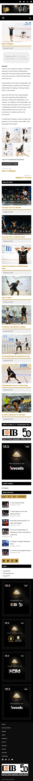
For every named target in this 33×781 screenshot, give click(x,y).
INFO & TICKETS (6, 728)
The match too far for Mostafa (11, 207)
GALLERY (4, 745)
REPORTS (4, 738)
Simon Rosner (20, 159)
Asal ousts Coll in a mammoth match (13, 237)
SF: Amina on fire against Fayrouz (20, 550)
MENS (15, 164)
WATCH (4, 742)
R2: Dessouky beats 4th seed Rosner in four (16, 356)
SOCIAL (4, 749)
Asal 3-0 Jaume (6, 297)
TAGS (9, 496)
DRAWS (4, 731)
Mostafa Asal (12, 159)
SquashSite (6, 571)
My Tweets (5, 488)
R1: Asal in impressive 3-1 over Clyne (13, 415)
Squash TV (6, 576)
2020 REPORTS (7, 164)
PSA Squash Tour (8, 573)
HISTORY (4, 752)
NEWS (4, 496)
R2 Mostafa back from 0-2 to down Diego (15, 385)
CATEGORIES (22, 496)
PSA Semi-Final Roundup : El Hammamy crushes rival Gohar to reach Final (20, 532)
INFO (14, 496)
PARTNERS (5, 756)
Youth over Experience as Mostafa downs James (15, 267)
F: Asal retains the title (17, 503)
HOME (3, 724)
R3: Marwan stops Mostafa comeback (14, 327)
